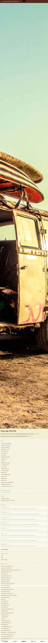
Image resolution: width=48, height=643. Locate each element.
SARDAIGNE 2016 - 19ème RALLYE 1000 (8, 632)
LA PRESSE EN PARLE (4, 470)
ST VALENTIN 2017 (4, 616)
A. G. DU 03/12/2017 (4, 601)
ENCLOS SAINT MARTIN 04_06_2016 (7, 634)
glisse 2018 (3, 599)
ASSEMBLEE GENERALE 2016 (6, 622)
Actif (2, 555)
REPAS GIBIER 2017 (4, 603)
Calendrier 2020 (4, 458)
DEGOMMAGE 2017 (4, 610)
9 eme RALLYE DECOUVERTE (6, 443)
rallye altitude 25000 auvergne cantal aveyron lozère (10, 570)
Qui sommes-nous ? (4, 451)
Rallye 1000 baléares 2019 (6, 571)
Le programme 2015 (4, 464)
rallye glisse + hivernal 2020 (6, 568)
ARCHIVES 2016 (4, 478)
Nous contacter (3, 466)
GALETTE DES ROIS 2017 (5, 620)
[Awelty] (33, 641)
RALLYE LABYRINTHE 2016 (6, 630)
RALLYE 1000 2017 (4, 607)
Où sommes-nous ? (4, 453)
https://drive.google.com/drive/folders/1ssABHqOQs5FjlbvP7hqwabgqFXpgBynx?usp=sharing (17, 433)
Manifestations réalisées (5, 449)
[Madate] (14, 641)
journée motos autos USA (5, 587)
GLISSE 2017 (3, 618)
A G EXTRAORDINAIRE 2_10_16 (6, 626)
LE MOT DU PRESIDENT (5, 447)
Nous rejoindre (3, 455)
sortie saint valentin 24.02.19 (6, 575)
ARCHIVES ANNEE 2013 (5, 468)
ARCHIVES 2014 (4, 472)
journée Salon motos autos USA (6, 486)
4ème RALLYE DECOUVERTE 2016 (7, 636)
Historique (3, 460)
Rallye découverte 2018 (5, 591)
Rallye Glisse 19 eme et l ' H (6, 445)
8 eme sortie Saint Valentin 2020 (7, 566)
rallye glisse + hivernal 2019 (6, 577)
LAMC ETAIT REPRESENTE (5, 474)
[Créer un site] (5, 641)
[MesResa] (24, 641)
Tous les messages (4, 549)
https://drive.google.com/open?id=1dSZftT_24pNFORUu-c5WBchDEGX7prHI (14, 436)
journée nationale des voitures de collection (9, 595)
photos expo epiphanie (5, 581)
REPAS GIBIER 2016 (4, 624)
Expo (2, 557)
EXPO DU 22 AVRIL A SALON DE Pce (7, 612)
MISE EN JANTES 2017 (5, 614)
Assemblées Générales (5, 498)
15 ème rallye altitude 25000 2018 (7, 589)
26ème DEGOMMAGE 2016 (6, 638)
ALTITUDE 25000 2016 (5, 628)
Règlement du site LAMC (5, 462)
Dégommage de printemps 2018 (7, 593)
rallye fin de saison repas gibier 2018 (8, 583)
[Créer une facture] (42, 641)
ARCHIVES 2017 (4, 480)
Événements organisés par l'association (8, 500)
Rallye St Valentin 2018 (5, 597)
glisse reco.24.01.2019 (5, 579)
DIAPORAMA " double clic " (5, 484)
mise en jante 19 (4, 573)
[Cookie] (2, 640)
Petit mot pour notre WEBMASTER (7, 482)
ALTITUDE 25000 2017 (5, 605)
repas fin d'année (4, 559)
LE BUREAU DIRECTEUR (5, 457)
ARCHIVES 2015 (4, 476)
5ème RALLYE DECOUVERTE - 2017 (7, 609)
